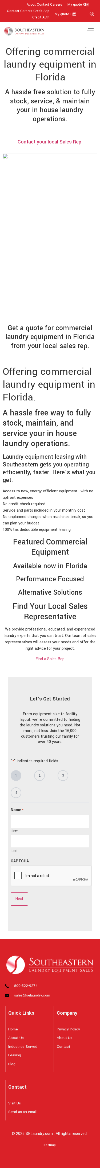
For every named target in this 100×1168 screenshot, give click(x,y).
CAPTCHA (20, 861)
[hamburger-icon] (90, 31)
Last (14, 850)
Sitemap (49, 1145)
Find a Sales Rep (50, 659)
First (14, 830)
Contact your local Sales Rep (50, 141)
